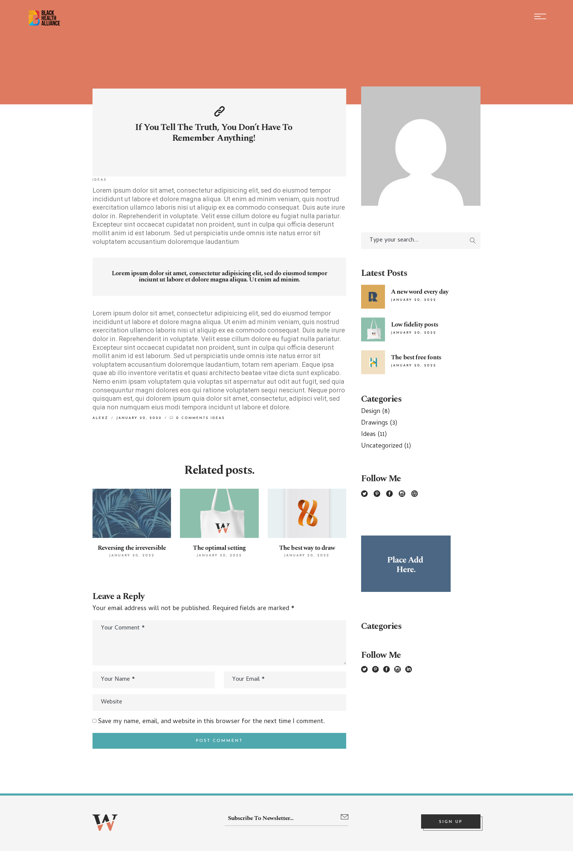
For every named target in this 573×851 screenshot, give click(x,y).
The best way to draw (307, 548)
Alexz (100, 418)
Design (370, 411)
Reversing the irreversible (132, 548)
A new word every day (419, 292)
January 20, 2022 (139, 418)
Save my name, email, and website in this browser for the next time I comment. (211, 722)
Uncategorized (381, 446)
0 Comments (191, 418)
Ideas (100, 180)
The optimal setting (219, 548)
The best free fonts (416, 357)
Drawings (374, 423)
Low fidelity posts (414, 324)
